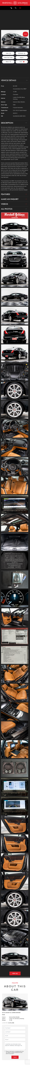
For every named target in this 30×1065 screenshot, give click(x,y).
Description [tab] (7, 123)
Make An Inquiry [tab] (9, 199)
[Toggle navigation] (19, 8)
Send (21, 61)
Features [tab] (5, 194)
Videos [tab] (4, 204)
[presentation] (4, 39)
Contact (15, 74)
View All (15, 973)
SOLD (4, 26)
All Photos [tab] (6, 209)
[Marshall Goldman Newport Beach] (15, 3)
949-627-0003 (15, 69)
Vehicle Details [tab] (8, 80)
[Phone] (11, 8)
